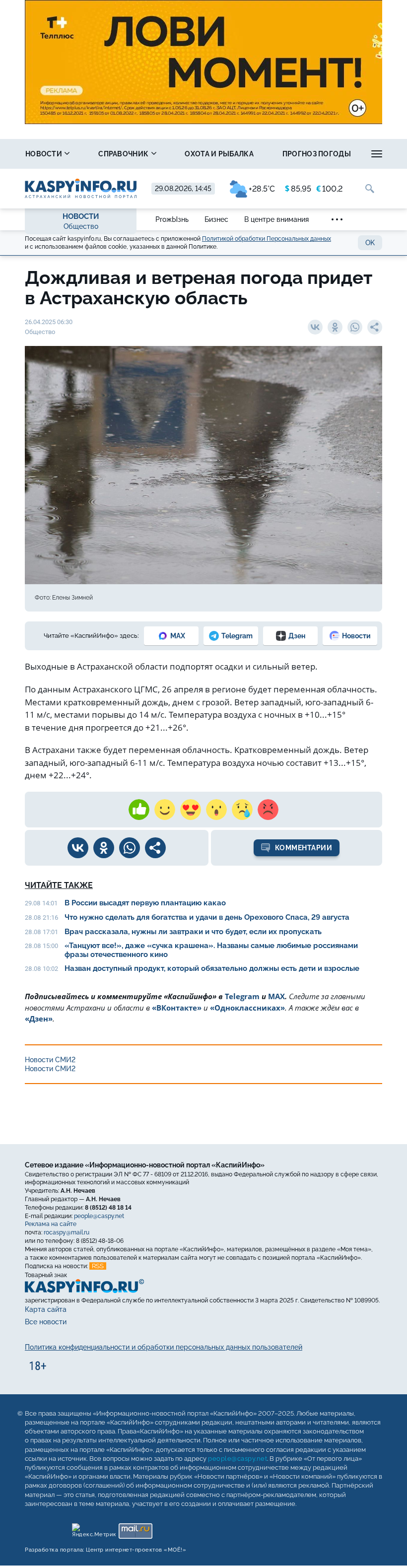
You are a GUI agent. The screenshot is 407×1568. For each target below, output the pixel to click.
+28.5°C (262, 189)
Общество (81, 226)
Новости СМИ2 (50, 1060)
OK (370, 243)
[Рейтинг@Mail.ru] (135, 1528)
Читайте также (59, 885)
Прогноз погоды (316, 154)
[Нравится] (139, 809)
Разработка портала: (105, 1550)
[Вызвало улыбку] (164, 809)
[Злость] (268, 809)
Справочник (124, 154)
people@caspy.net (99, 1216)
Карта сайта (46, 1309)
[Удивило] (216, 809)
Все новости (46, 1322)
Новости (44, 154)
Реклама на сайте (50, 1224)
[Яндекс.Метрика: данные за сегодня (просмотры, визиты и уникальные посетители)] (93, 1528)
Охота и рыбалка (219, 154)
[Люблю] (190, 809)
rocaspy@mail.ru (66, 1232)
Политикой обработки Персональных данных (266, 238)
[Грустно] (242, 809)
